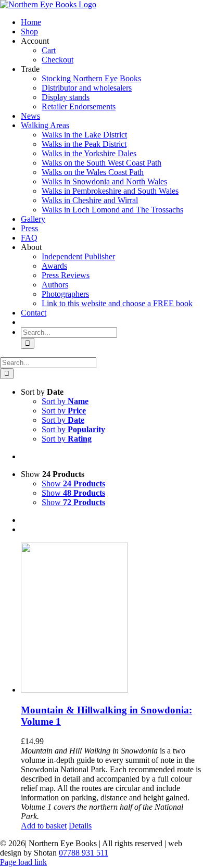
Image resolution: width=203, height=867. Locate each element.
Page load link (23, 862)
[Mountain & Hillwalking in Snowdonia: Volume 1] (112, 619)
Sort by (65, 401)
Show (73, 483)
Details (80, 825)
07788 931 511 (83, 852)
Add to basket (44, 825)
